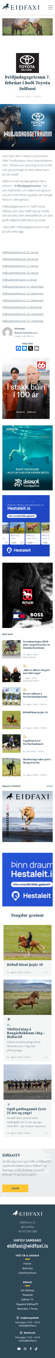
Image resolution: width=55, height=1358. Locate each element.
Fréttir (27, 1263)
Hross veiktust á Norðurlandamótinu (35, 695)
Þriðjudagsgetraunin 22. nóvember (23, 321)
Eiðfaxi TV (27, 1299)
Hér (21, 231)
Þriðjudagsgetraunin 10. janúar (20, 273)
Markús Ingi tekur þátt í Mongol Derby (37, 761)
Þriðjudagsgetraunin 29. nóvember (23, 314)
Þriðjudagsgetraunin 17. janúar (20, 266)
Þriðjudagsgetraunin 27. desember (23, 286)
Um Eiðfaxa (27, 1290)
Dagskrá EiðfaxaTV (27, 1303)
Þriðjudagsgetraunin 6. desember (22, 307)
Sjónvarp (27, 1268)
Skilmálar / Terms (27, 1308)
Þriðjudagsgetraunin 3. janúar (19, 279)
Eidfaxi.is (21, 6)
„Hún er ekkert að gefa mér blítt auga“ (36, 672)
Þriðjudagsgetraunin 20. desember (23, 293)
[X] (31, 349)
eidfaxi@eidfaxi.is (27, 1245)
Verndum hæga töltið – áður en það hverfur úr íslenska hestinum (36, 644)
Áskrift (50, 786)
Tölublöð (27, 1294)
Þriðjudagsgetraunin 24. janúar (20, 259)
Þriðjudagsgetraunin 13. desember (23, 300)
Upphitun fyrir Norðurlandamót (33, 742)
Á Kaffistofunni (27, 1272)
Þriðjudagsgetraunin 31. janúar (20, 252)
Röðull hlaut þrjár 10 (35, 712)
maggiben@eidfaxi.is (24, 336)
